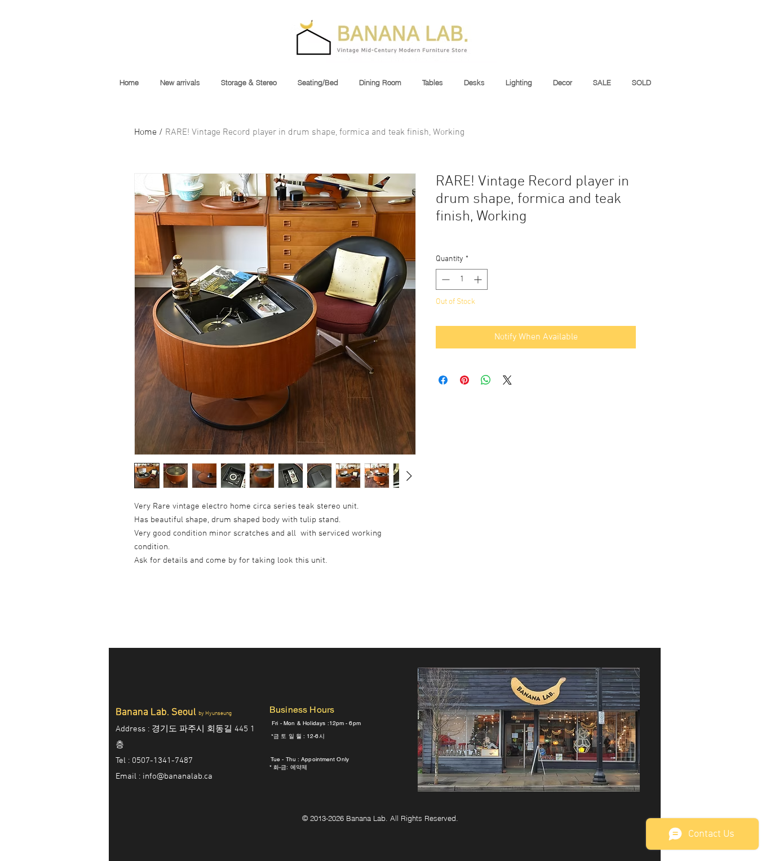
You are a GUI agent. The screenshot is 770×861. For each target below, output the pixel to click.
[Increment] (479, 279)
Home (145, 132)
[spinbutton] (462, 279)
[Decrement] (444, 279)
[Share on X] (507, 380)
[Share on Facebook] (443, 380)
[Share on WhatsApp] (486, 380)
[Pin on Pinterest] (464, 380)
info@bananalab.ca (178, 776)
